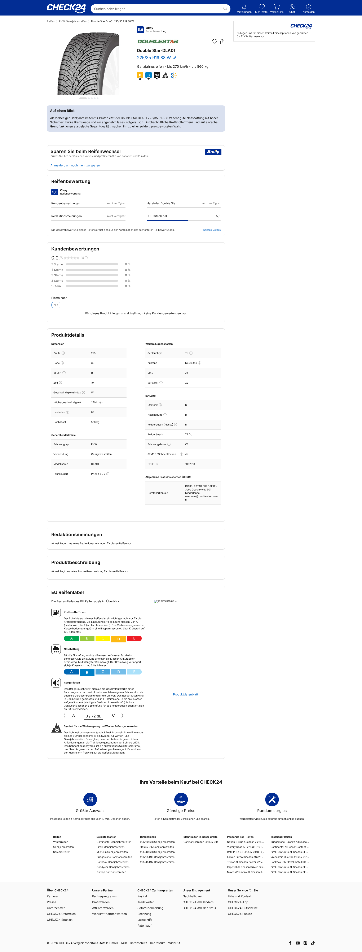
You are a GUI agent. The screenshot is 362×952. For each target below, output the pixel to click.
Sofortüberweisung (150, 908)
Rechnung (144, 914)
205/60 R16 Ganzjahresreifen (157, 841)
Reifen (50, 21)
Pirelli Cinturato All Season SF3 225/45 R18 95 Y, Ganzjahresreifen (289, 867)
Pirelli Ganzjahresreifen (110, 846)
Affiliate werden (103, 908)
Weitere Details (212, 229)
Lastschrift (144, 919)
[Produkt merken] (214, 41)
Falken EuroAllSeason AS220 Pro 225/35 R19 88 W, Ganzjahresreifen (246, 857)
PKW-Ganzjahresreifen (73, 21)
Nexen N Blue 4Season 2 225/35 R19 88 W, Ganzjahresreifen (246, 841)
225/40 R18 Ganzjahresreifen (157, 851)
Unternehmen (56, 908)
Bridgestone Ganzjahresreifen (114, 857)
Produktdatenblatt (185, 694)
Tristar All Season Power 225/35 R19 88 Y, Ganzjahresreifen (246, 862)
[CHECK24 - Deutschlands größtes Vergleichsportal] (66, 8)
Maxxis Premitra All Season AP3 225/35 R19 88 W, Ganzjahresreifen (246, 872)
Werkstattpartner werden (109, 914)
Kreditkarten (145, 902)
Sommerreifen (61, 851)
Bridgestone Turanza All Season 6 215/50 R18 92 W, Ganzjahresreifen (289, 841)
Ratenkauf (144, 925)
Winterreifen (60, 841)
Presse (51, 902)
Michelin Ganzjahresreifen (112, 851)
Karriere (52, 896)
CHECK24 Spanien (59, 919)
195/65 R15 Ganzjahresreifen (157, 846)
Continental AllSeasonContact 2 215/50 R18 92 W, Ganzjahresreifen (289, 846)
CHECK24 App (238, 902)
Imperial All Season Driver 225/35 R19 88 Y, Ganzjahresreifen (246, 867)
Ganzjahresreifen (63, 846)
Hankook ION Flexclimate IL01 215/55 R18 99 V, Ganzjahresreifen (289, 862)
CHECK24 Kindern (198, 902)
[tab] (83, 98)
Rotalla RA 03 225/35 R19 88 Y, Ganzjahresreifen (246, 851)
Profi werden (101, 902)
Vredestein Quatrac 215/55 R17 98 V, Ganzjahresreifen (289, 857)
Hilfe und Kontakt (239, 896)
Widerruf (174, 943)
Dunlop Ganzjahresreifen (111, 872)
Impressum (157, 943)
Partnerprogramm (104, 896)
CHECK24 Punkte (240, 914)
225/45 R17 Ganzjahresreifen (157, 862)
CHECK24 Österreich (61, 914)
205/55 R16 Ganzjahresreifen (157, 857)
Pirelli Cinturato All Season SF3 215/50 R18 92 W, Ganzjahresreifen (289, 872)
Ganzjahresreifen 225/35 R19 (201, 841)
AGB (124, 943)
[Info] (63, 353)
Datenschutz (138, 943)
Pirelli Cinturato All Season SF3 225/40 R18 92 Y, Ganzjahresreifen (289, 851)
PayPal (142, 896)
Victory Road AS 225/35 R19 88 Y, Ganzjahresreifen (246, 846)
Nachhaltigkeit (193, 896)
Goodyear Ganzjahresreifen (113, 867)
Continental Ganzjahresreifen (114, 841)
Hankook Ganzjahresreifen (112, 862)
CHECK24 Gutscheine (243, 908)
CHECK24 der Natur (199, 908)
